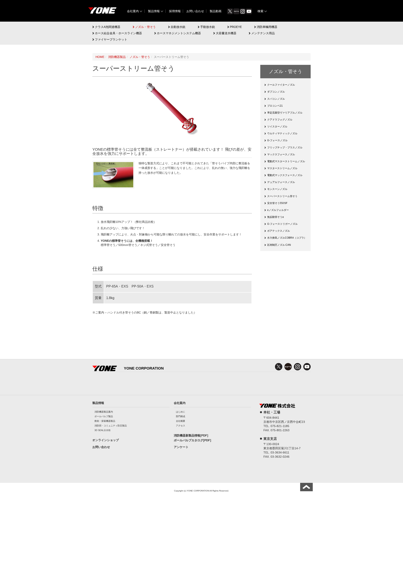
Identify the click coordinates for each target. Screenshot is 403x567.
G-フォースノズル (277, 140)
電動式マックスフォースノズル (284, 175)
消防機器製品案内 (103, 411)
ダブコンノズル (276, 91)
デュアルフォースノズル (281, 182)
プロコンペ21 (275, 105)
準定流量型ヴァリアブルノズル (284, 112)
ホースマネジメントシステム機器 (179, 33)
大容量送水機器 (226, 33)
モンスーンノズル (277, 189)
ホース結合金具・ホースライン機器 (118, 33)
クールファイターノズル (281, 84)
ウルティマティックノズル (282, 133)
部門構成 (180, 416)
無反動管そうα (275, 217)
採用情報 (175, 11)
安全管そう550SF (277, 203)
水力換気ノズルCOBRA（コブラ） (286, 237)
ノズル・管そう (145, 27)
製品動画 (215, 11)
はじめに (180, 411)
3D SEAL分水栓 (102, 430)
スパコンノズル (276, 98)
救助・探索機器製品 (104, 421)
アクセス (180, 425)
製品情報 (154, 11)
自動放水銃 (178, 27)
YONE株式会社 (102, 11)
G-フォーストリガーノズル (282, 223)
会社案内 (133, 11)
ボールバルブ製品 (103, 416)
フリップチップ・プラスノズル (284, 147)
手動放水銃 (207, 27)
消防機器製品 (117, 57)
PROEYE (236, 27)
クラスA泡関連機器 (107, 27)
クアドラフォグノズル (279, 119)
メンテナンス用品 (263, 33)
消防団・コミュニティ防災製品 (110, 425)
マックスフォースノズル (281, 154)
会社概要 (180, 421)
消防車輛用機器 (267, 27)
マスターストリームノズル (282, 168)
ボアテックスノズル (278, 230)
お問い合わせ (195, 11)
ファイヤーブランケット (111, 39)
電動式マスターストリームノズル (286, 161)
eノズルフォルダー (278, 210)
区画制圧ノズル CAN (279, 244)
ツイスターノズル (277, 126)
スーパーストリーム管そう (282, 196)
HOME (100, 57)
